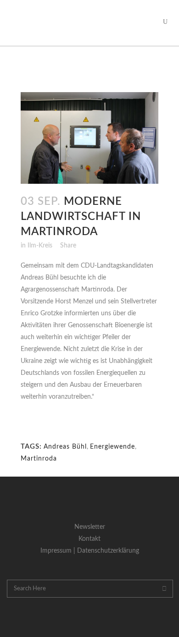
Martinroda (39, 459)
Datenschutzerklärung (108, 551)
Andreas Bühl (65, 447)
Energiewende (112, 447)
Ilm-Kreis (40, 245)
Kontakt (89, 539)
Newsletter (89, 527)
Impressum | (58, 551)
